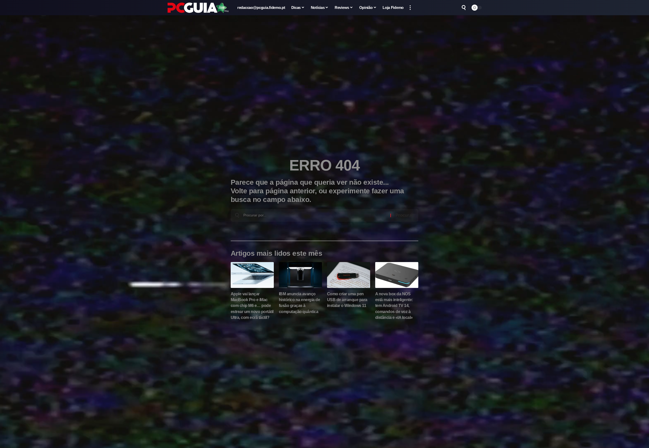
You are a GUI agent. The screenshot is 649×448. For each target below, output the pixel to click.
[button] (410, 7)
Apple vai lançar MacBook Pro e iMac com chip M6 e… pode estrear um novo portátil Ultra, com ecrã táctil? (252, 306)
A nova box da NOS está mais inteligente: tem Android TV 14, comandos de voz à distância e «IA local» (394, 306)
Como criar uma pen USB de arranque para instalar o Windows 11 (347, 300)
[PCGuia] (198, 8)
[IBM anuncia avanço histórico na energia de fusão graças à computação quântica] (300, 275)
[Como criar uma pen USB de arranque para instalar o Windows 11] (348, 275)
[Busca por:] (315, 215)
